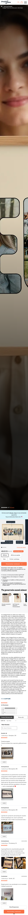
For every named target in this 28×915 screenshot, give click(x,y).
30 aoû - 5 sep (13, 513)
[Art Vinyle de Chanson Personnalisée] (17, 602)
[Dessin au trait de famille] (6, 602)
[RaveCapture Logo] (6, 698)
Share (4, 762)
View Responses (14, 907)
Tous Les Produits (8, 6)
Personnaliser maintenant (14, 911)
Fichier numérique (14, 559)
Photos (21, 717)
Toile (4, 559)
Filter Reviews (5, 724)
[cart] (21, 2)
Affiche (5, 555)
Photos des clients (21, 547)
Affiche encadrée (15, 555)
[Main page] (6, 2)
